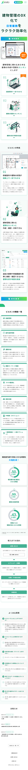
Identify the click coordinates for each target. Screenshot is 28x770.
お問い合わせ (14, 757)
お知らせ (14, 761)
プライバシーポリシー (14, 765)
